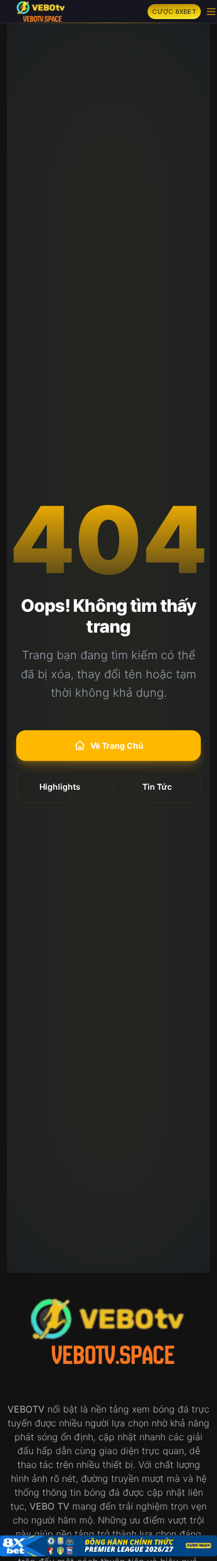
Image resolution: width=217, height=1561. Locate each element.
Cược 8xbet (174, 12)
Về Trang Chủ (117, 745)
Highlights (59, 786)
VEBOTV (26, 1409)
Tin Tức (157, 786)
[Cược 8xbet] (108, 1546)
